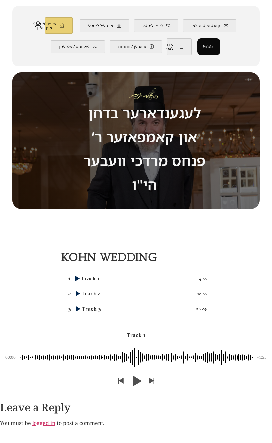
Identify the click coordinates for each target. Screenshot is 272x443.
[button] (120, 381)
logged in (43, 423)
